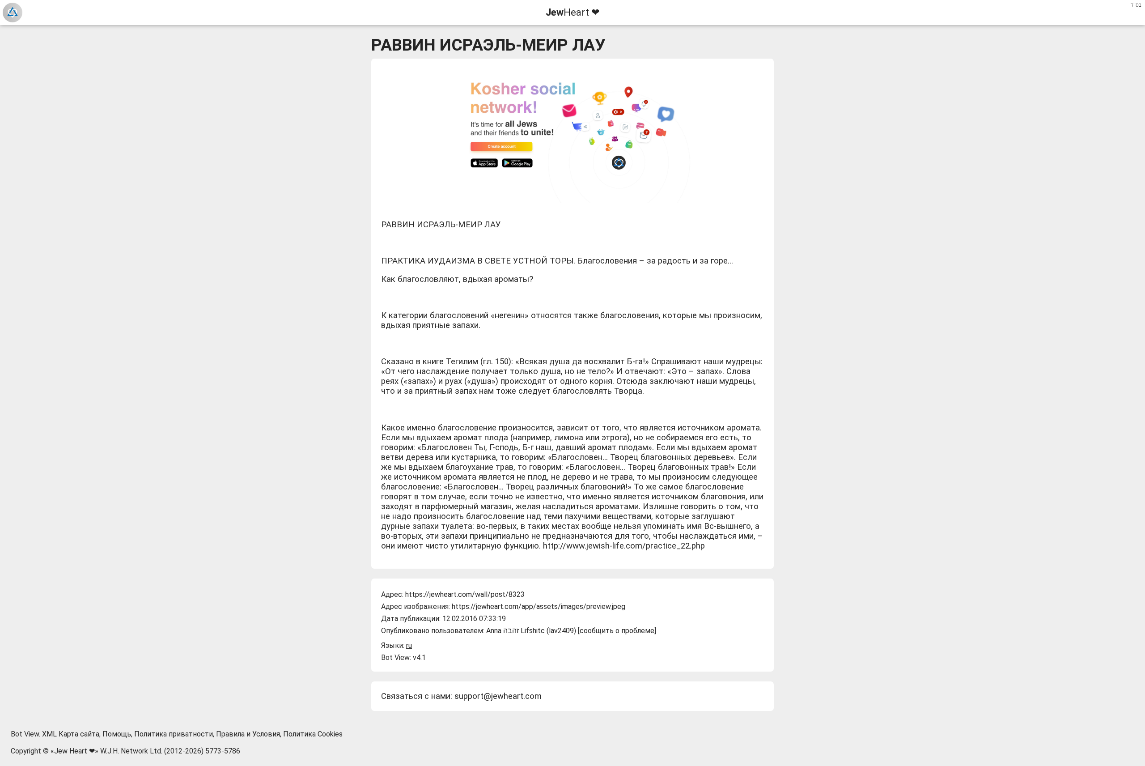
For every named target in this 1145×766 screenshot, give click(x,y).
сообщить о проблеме (617, 630)
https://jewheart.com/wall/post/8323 (465, 594)
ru (409, 645)
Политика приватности (173, 734)
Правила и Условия (248, 734)
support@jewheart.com (498, 696)
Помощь (116, 734)
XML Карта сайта (70, 734)
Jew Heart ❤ (74, 751)
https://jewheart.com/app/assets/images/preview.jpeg (538, 606)
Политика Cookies (313, 734)
